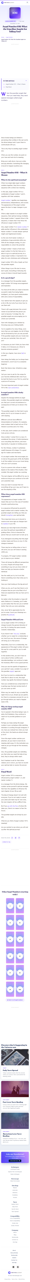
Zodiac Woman (15, 1225)
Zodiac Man (15, 1223)
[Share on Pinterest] (19, 837)
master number (22, 227)
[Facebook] (13, 1267)
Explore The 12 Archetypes (15, 1171)
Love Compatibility (15, 1218)
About (15, 1232)
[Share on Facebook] (12, 837)
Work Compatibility (15, 1220)
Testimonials (15, 1237)
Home (2, 37)
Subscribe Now (14, 1160)
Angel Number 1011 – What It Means (15, 84)
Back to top (7, 841)
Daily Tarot (15, 1206)
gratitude (11, 614)
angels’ (12, 671)
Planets (15, 1187)
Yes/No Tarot (15, 1209)
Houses (15, 1197)
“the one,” (16, 633)
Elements (15, 1192)
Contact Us (15, 1239)
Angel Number (9, 37)
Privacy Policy (7, 1279)
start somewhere (13, 387)
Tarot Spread (15, 1211)
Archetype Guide (15, 1169)
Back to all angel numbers (16, 1000)
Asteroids (15, 1190)
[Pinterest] (17, 1267)
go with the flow (13, 806)
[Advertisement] (15, 60)
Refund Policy (22, 1279)
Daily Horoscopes (15, 1181)
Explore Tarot (15, 1204)
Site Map (15, 1242)
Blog (15, 1234)
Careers (14, 1257)
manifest (5, 523)
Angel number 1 (6, 200)
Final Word (8, 87)
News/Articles (14, 1252)
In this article (8, 81)
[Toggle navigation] (27, 2)
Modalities (15, 1195)
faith (22, 353)
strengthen (9, 515)
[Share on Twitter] (15, 837)
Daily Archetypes (15, 1174)
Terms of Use (14, 1279)
